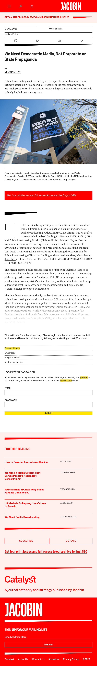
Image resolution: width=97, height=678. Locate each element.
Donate (71, 541)
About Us (23, 659)
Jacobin (34, 17)
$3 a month (82, 338)
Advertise (53, 659)
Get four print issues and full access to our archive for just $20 (41, 195)
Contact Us (38, 659)
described (10, 259)
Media (7, 34)
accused (60, 244)
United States (55, 29)
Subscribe (26, 541)
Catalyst (9, 659)
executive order (45, 251)
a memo (25, 236)
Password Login (12, 348)
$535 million (59, 295)
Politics (15, 34)
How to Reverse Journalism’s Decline (26, 462)
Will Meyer (65, 462)
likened (81, 270)
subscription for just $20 (54, 17)
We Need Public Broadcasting (22, 517)
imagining (63, 273)
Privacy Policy (71, 659)
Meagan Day (13, 72)
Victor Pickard (67, 472)
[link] (31, 6)
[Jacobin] (70, 6)
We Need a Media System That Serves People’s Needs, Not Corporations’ (22, 476)
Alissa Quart (66, 503)
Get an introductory (17, 17)
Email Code (10, 353)
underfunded (60, 285)
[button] (9, 6)
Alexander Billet (68, 517)
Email (8, 388)
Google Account (12, 358)
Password (11, 400)
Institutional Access (14, 362)
